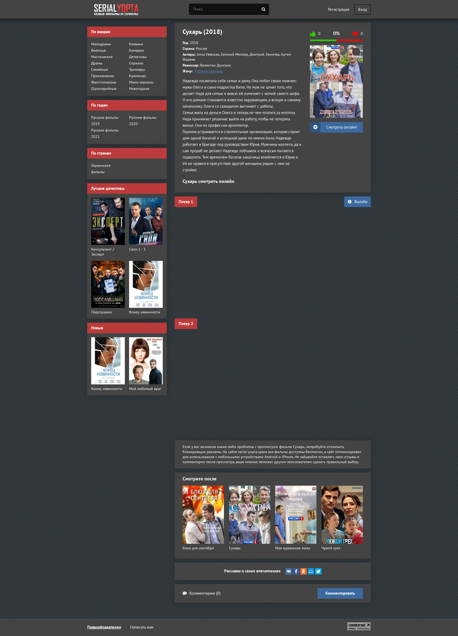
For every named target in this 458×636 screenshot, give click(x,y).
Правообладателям (104, 627)
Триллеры (137, 69)
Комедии (136, 50)
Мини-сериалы (141, 82)
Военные (98, 50)
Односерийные (103, 88)
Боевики (136, 44)
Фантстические (103, 82)
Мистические (102, 57)
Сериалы (136, 63)
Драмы (96, 63)
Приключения (102, 76)
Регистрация (338, 9)
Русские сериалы (209, 71)
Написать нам (141, 627)
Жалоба (360, 201)
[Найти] (263, 9)
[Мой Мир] (311, 571)
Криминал (137, 76)
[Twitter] (318, 571)
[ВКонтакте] (288, 571)
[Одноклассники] (303, 571)
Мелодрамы (101, 44)
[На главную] (116, 9)
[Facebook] (296, 571)
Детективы (138, 57)
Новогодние (139, 88)
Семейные (99, 69)
